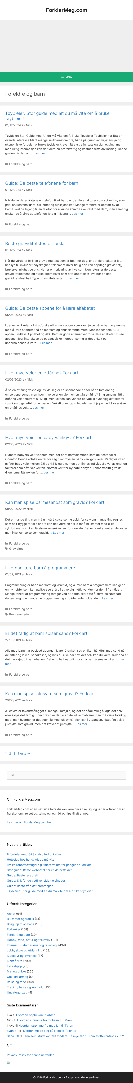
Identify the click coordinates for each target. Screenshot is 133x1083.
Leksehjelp (14, 966)
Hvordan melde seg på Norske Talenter (49, 1030)
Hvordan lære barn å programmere (40, 567)
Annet (11, 913)
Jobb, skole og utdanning (24, 950)
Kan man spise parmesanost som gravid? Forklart (54, 502)
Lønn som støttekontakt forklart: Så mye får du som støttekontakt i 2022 (73, 1036)
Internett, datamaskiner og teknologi (32, 945)
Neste (24, 753)
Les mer (39, 153)
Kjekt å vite (14, 961)
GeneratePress (90, 1077)
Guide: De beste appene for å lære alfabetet (50, 308)
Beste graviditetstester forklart (36, 243)
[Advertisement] (66, 46)
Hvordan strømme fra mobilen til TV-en (44, 1020)
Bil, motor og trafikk (20, 919)
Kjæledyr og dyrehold (22, 955)
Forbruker (13, 929)
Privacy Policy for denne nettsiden (30, 1055)
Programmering (19, 614)
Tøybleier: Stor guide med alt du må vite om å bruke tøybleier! (50, 891)
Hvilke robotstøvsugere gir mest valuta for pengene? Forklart (49, 865)
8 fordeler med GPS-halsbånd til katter (34, 854)
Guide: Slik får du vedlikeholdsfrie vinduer (36, 880)
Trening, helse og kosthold (25, 987)
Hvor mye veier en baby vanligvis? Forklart (48, 437)
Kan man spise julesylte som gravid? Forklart (50, 693)
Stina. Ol (13, 1036)
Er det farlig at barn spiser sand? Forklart (46, 633)
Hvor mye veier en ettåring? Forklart (41, 372)
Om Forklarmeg (17, 977)
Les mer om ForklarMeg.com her (29, 822)
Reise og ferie (16, 982)
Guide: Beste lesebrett (22, 875)
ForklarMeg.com (66, 10)
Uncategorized (17, 992)
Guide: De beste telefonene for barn (41, 183)
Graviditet (16, 548)
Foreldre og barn (20, 164)
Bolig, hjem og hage (20, 924)
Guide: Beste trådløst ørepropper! (30, 886)
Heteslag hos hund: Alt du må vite (30, 859)
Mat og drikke (16, 971)
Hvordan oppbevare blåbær (35, 1015)
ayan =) (12, 1030)
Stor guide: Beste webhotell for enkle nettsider (39, 870)
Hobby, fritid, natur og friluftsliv (28, 940)
